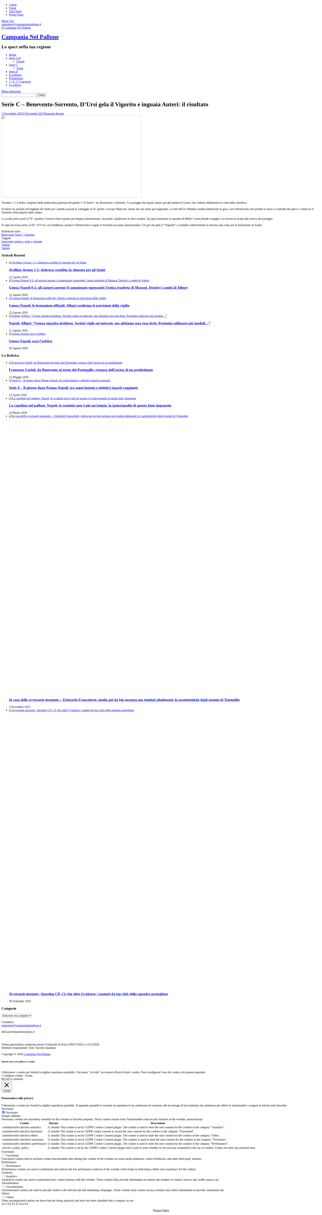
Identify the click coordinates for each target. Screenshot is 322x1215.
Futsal (12, 8)
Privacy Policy (161, 1210)
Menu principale (11, 91)
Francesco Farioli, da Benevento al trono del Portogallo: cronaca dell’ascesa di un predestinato (81, 370)
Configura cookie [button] (12, 1075)
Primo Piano (16, 14)
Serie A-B (15, 58)
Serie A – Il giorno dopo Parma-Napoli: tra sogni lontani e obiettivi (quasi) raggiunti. (73, 388)
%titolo (5, 244)
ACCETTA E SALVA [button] (14, 1203)
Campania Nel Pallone (30, 36)
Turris (19, 68)
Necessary (12, 1112)
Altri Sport (15, 11)
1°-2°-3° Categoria (20, 81)
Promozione (16, 78)
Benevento (7, 234)
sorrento (37, 241)
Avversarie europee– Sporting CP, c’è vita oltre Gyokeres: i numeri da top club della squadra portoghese (88, 994)
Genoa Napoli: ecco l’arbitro (30, 341)
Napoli (20, 61)
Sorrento (29, 234)
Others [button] (5, 1193)
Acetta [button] (28, 1075)
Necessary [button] (7, 1108)
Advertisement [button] (10, 1183)
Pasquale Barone (54, 113)
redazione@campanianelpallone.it (21, 24)
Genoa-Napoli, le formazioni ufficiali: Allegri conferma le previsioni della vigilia (69, 305)
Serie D (13, 71)
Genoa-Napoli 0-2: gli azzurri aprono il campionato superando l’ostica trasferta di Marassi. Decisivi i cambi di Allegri (98, 287)
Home (12, 54)
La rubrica (15, 85)
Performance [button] (8, 1162)
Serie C (13, 64)
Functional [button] (7, 1151)
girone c (19, 241)
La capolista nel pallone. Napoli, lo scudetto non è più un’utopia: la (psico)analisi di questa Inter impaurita (90, 405)
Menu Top (7, 21)
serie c (28, 241)
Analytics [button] (7, 1172)
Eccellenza (15, 74)
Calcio (13, 4)
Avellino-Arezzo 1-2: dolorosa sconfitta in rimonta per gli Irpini (57, 270)
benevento (7, 241)
